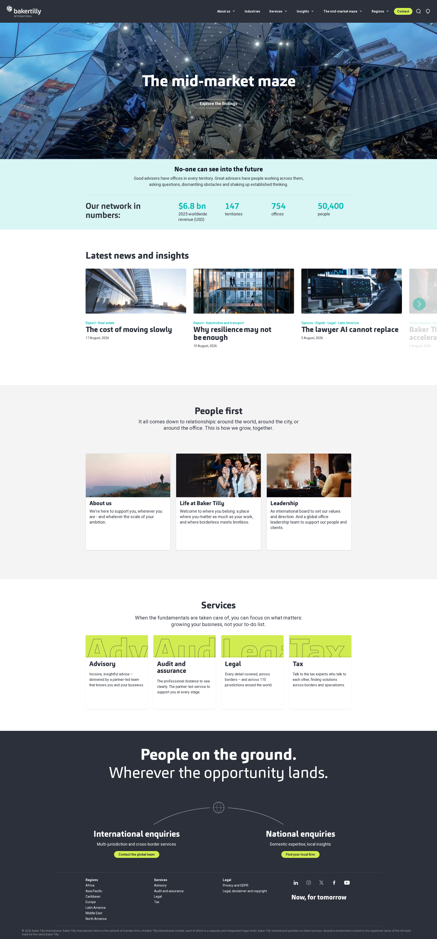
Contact (403, 11)
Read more (102, 541)
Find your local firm (300, 854)
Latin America (96, 907)
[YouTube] (346, 882)
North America (96, 919)
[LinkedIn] (295, 882)
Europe (91, 902)
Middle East (94, 913)
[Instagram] (308, 882)
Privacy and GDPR (235, 885)
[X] (321, 882)
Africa (90, 885)
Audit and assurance (169, 891)
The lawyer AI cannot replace (350, 330)
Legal (158, 896)
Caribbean (93, 896)
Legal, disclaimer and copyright (245, 891)
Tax (156, 902)
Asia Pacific (94, 891)
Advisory (160, 885)
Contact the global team (137, 854)
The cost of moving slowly (129, 330)
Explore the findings (218, 103)
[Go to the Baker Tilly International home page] (29, 11)
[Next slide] (419, 304)
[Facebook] (334, 882)
